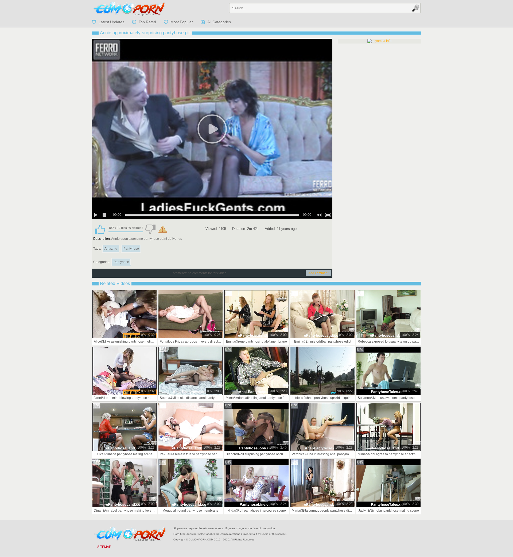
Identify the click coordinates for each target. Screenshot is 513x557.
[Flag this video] (163, 229)
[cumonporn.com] (129, 8)
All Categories (219, 22)
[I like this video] (100, 229)
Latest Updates (111, 22)
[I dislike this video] (150, 229)
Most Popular (181, 22)
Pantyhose (131, 248)
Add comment (318, 273)
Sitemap (104, 547)
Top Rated (147, 22)
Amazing (110, 248)
